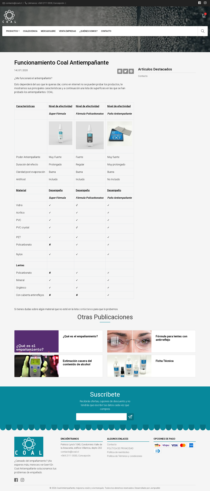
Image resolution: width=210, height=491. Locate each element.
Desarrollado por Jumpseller (147, 488)
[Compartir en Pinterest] (131, 71)
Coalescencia (30, 31)
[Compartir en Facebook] (119, 71)
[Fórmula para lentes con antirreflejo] (129, 341)
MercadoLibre (48, 31)
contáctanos (86, 309)
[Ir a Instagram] (205, 3)
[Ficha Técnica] (129, 366)
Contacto (106, 31)
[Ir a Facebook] (199, 3)
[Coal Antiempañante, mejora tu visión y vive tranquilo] (53, 16)
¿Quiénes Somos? (88, 31)
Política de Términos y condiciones (124, 456)
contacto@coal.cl (14, 3)
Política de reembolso (118, 452)
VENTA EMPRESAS (67, 31)
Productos (12, 31)
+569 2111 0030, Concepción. (76, 455)
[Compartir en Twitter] (125, 71)
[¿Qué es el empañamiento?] (36, 341)
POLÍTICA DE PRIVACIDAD (120, 448)
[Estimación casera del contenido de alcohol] (36, 366)
